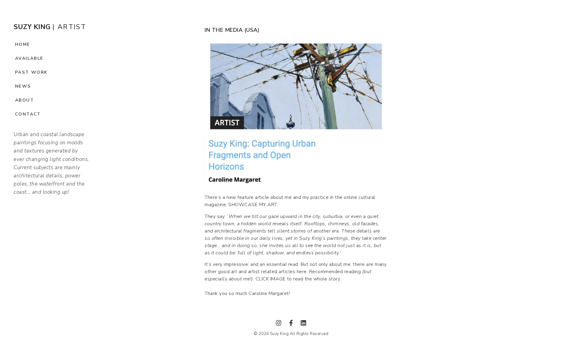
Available (29, 58)
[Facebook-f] (291, 323)
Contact (28, 114)
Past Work (31, 72)
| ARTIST (50, 27)
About (24, 100)
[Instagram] (279, 323)
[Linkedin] (303, 323)
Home (22, 44)
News (23, 86)
